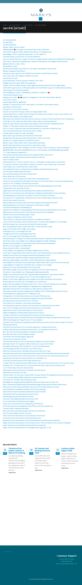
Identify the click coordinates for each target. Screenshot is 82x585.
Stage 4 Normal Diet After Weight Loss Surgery (19, 229)
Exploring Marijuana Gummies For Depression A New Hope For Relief (26, 205)
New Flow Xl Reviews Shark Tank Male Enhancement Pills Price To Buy (27, 351)
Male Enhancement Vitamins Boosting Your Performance (23, 310)
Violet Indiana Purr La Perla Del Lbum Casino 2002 (20, 167)
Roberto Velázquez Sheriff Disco (14, 71)
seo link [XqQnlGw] (9, 45)
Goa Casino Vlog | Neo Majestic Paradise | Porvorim (20, 76)
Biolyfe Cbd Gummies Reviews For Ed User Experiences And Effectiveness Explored (31, 420)
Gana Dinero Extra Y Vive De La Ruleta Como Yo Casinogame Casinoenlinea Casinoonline (34, 162)
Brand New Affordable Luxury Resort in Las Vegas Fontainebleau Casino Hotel (29, 69)
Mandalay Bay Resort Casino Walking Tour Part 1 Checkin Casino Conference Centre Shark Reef (36, 148)
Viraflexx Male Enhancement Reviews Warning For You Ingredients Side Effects (30, 330)
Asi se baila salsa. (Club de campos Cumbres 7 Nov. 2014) (23, 81)
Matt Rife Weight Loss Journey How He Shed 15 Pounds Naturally (25, 224)
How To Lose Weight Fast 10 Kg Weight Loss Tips (19, 236)
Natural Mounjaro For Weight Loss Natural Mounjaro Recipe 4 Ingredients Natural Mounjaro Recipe (36, 239)
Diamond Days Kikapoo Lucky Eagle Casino (18, 117)
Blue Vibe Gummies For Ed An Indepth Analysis (19, 334)
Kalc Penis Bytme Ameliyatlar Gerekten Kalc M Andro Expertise (24, 389)
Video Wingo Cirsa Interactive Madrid (16, 90)
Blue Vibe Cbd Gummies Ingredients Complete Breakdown (23, 332)
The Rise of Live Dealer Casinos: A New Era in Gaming (16, 450)
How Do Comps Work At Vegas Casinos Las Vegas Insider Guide (25, 112)
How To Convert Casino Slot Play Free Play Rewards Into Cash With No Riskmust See (32, 129)
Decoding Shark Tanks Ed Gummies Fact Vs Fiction (20, 301)
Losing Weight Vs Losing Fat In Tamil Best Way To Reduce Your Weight (27, 265)
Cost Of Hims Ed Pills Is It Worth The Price (17, 413)
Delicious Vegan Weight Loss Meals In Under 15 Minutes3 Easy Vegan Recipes (29, 260)
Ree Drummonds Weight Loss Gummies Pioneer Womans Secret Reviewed (29, 243)
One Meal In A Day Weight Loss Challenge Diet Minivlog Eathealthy (26, 272)
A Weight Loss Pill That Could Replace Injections (19, 234)
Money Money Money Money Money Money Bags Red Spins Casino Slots (28, 155)
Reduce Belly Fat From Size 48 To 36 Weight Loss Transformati (24, 282)
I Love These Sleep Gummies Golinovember (18, 368)
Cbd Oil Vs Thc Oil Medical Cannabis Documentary (20, 184)
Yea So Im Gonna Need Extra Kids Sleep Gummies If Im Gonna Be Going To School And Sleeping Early (38, 181)
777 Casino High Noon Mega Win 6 (15, 152)
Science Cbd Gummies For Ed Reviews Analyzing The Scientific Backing (27, 298)
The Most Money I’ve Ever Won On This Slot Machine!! (21, 57)
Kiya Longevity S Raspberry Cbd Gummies (17, 217)
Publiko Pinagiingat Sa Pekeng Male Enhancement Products (23, 313)
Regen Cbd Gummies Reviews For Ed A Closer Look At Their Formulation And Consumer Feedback (37, 423)
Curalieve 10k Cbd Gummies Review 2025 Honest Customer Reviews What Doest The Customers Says (38, 363)
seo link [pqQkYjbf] (9, 40)
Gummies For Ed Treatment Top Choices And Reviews (22, 303)
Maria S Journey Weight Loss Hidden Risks (17, 246)
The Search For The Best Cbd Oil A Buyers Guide (19, 380)
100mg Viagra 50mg (10, 325)
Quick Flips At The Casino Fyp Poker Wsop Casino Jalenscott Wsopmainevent (30, 121)
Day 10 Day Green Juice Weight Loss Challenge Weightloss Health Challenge (29, 241)
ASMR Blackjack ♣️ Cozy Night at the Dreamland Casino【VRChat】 (26, 50)
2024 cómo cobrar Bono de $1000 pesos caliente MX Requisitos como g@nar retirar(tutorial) (35, 62)
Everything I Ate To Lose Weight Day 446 (17, 231)
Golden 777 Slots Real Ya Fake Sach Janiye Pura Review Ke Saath (25, 126)
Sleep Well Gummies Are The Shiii (14, 373)
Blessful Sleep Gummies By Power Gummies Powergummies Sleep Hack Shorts (30, 203)
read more (12, 472)
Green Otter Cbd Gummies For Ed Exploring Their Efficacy (23, 404)
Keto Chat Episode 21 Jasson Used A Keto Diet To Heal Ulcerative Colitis (27, 227)
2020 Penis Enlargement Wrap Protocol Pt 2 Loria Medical (22, 320)
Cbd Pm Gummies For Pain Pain (14, 200)
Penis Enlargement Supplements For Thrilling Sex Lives (21, 294)
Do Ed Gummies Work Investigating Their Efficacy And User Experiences (28, 406)
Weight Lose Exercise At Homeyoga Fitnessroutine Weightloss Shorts (26, 255)
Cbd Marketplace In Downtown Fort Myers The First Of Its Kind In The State (29, 196)
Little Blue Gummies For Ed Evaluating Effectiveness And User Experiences (28, 315)
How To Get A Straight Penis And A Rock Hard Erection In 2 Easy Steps (27, 308)
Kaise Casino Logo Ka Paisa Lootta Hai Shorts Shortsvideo (22, 136)
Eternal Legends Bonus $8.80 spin (14, 102)
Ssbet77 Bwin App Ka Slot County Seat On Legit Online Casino (24, 145)
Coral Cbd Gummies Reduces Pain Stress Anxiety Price (22, 361)
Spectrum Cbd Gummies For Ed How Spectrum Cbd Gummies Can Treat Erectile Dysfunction (35, 356)
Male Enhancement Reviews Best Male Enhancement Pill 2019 (24, 392)
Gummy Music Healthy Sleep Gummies (16, 172)
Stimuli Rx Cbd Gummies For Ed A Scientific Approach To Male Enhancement (29, 327)
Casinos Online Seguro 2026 (67, 449)
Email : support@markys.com (66, 564)
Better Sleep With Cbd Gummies (14, 176)
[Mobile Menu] (40, 19)
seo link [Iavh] (8, 42)
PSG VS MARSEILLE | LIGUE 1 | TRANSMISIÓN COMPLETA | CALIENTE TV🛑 (26, 93)
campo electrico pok (10, 78)
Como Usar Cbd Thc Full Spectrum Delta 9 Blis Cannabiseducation (26, 179)
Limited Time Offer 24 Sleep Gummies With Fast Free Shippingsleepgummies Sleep (32, 186)
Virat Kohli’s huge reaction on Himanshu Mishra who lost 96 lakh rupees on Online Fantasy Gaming (37, 88)
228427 (69, 561)
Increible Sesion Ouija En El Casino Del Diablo (18, 133)
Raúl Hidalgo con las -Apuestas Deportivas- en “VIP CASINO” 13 (24, 54)
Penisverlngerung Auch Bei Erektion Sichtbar (18, 397)
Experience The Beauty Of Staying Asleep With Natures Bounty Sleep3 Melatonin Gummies (34, 210)
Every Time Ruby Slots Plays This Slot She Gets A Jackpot (22, 131)
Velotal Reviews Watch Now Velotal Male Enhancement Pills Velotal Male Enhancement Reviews (36, 353)
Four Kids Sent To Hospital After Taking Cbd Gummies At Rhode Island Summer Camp (33, 198)
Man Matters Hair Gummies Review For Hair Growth (20, 394)
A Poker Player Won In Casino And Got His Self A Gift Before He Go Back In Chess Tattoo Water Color (37, 114)
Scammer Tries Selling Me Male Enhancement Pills (20, 399)
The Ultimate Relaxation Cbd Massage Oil (17, 207)
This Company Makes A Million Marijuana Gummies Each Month (25, 377)
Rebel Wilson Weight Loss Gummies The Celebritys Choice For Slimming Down (30, 270)
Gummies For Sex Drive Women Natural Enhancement (22, 418)
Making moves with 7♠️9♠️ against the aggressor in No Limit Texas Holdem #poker (32, 97)
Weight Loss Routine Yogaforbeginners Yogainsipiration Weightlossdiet (27, 286)
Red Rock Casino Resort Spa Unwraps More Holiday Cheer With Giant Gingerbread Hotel (33, 124)
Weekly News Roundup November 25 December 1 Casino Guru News (26, 138)
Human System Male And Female (14, 339)
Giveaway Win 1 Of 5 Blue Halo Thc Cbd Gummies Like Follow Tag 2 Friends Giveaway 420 (34, 365)
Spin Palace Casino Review (12, 107)
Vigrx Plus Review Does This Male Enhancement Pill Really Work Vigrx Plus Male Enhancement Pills (36, 318)
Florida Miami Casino (10, 66)
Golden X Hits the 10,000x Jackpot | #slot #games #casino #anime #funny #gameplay (34, 85)
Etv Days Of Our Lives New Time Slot (15, 109)
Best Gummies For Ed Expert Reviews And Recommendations (24, 411)
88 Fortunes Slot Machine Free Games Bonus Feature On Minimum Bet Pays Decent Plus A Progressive (38, 119)
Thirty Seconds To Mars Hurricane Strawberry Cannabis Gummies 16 (26, 219)
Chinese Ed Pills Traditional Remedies (16, 409)
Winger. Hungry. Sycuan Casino (14, 47)
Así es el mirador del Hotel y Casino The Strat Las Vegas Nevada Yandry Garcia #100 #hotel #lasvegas (39, 59)
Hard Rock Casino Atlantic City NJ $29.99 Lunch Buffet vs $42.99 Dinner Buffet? (30, 73)
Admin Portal (7, 551)
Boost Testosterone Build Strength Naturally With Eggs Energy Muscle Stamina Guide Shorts (34, 385)
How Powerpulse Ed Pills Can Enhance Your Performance (22, 349)
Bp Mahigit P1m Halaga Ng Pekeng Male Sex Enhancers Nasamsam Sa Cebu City (30, 382)
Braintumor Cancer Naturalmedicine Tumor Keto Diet (21, 267)
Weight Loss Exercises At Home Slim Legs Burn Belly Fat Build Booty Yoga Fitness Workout (33, 274)
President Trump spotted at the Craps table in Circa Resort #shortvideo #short (31, 105)
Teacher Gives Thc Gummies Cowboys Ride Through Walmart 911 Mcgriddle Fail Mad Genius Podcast (38, 375)
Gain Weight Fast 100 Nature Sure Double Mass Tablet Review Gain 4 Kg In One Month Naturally (36, 263)
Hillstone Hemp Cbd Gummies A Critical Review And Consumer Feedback (28, 212)
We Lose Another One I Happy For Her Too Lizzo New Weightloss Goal (26, 277)
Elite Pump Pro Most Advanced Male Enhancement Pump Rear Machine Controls (31, 387)
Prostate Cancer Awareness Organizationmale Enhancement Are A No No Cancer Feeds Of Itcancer (38, 322)
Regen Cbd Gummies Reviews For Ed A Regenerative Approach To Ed (27, 428)
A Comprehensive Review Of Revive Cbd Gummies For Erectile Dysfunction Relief (31, 306)
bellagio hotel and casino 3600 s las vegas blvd (19, 83)
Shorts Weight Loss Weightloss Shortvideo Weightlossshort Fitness (26, 251)
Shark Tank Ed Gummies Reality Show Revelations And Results (24, 425)
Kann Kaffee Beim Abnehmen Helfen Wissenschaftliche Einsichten (26, 258)
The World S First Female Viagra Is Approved (18, 337)
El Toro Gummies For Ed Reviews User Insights (18, 401)
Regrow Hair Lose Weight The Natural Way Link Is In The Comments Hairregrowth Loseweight (35, 284)
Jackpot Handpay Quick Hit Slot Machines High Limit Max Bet (24, 157)
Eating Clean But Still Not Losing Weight (16, 248)
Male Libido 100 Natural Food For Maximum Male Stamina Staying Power (27, 289)
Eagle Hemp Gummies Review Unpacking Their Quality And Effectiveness (28, 191)
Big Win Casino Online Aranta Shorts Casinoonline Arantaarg (24, 143)
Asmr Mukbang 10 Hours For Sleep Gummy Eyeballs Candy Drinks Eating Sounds (30, 169)
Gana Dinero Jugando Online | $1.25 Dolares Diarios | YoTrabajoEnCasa (27, 52)
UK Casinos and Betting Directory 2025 (42, 450)
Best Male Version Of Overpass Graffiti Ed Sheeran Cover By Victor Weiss (28, 344)
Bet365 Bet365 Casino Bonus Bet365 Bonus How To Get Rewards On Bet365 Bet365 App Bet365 (35, 150)
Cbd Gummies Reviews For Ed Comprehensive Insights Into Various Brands (29, 342)
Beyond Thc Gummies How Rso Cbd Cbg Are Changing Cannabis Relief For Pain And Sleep (34, 193)
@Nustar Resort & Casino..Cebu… (14, 64)
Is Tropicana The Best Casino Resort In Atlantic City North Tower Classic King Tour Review (34, 164)
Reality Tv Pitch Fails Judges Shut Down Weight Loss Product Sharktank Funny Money (32, 279)
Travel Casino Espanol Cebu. (13, 95)
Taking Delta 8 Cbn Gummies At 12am (16, 188)
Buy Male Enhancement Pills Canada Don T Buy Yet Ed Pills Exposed (26, 346)
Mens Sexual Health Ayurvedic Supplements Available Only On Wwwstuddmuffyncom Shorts (35, 291)
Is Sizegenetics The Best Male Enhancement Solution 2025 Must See (26, 296)
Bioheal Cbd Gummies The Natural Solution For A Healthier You (25, 358)
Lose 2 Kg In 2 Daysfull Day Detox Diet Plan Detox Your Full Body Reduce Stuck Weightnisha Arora (36, 253)
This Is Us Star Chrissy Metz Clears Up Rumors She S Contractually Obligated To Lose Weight (35, 222)
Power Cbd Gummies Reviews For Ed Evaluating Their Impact (24, 416)
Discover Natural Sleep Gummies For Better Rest (19, 174)
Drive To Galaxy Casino (11, 160)
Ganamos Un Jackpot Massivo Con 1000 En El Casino (21, 140)
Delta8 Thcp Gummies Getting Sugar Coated (19, 215)
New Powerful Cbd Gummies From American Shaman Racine (24, 370)
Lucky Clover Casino (10, 100)
